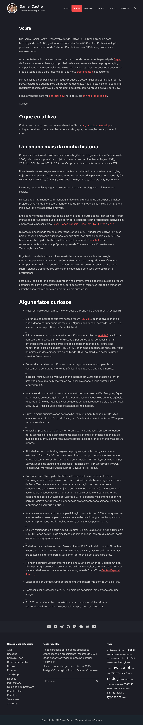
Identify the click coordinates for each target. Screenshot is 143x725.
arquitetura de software (115, 650)
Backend (12, 653)
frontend (118, 662)
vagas (124, 697)
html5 (109, 668)
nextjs (130, 673)
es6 (133, 658)
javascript (121, 667)
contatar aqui (57, 95)
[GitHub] (68, 626)
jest (132, 668)
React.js (11, 695)
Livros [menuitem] (112, 8)
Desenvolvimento (17, 662)
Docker (11, 666)
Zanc (111, 223)
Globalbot (93, 240)
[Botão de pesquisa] (97, 681)
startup (111, 692)
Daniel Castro (31, 6)
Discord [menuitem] (88, 8)
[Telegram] (62, 626)
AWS (10, 649)
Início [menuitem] (66, 8)
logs (108, 673)
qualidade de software (115, 684)
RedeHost (85, 223)
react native (114, 688)
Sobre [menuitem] (77, 8)
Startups (12, 703)
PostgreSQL (14, 682)
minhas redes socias (95, 95)
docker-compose (113, 658)
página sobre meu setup (96, 125)
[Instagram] (49, 626)
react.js (128, 684)
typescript (114, 697)
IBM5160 (86, 318)
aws (126, 650)
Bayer (117, 59)
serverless (126, 689)
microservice (119, 673)
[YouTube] (55, 626)
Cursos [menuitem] (100, 8)
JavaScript (13, 674)
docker (129, 654)
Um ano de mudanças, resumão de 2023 (67, 666)
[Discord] (87, 626)
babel (131, 649)
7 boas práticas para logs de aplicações (66, 649)
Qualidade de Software (20, 686)
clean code (118, 654)
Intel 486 (103, 335)
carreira (110, 654)
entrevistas (125, 658)
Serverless (13, 699)
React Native (14, 691)
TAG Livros (99, 223)
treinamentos (85, 71)
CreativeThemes (93, 720)
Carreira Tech (15, 657)
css (125, 654)
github (129, 662)
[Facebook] (81, 626)
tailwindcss (120, 693)
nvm (122, 679)
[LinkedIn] (94, 626)
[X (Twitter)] (74, 626)
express (110, 662)
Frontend (12, 670)
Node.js (11, 678)
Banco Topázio (69, 223)
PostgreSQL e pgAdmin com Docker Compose (70, 670)
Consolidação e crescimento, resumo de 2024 (70, 653)
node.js (114, 678)
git (125, 662)
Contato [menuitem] (124, 8)
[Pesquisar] (135, 8)
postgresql (129, 679)
